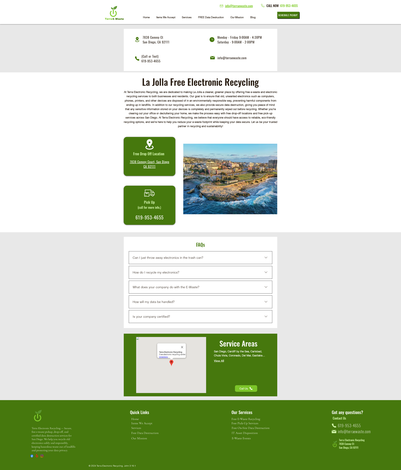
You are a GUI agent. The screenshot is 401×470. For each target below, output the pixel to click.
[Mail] (212, 57)
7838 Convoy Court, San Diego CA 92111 (149, 164)
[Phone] (221, 5)
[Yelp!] (37, 456)
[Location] (149, 144)
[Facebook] (32, 456)
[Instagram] (42, 456)
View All (219, 360)
